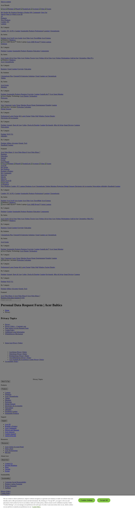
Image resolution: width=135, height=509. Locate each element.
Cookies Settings (86, 500)
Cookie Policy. (36, 507)
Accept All (103, 500)
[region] (67, 502)
